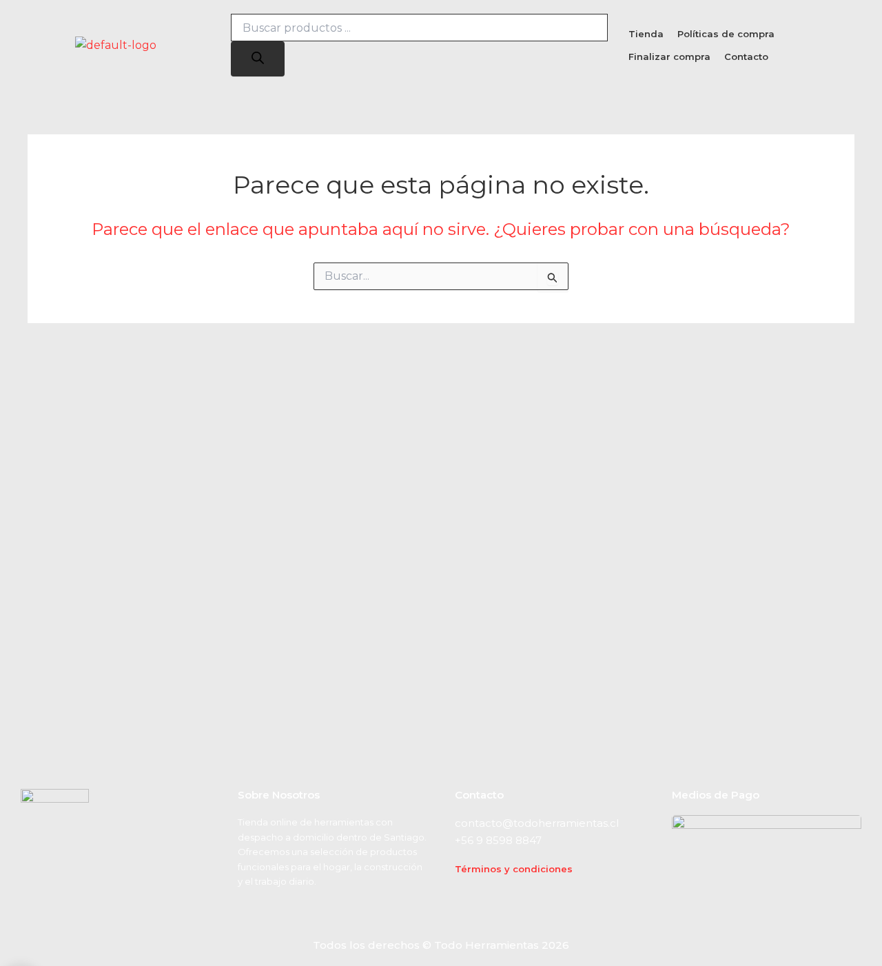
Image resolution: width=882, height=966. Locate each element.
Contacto (746, 56)
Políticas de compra (726, 33)
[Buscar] (258, 58)
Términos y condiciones (514, 868)
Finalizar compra (669, 56)
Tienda (646, 33)
